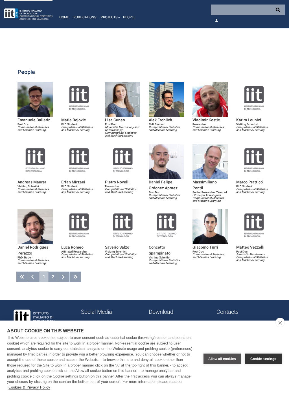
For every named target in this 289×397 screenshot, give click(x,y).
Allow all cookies (222, 359)
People (129, 17)
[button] (109, 14)
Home (64, 17)
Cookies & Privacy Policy (29, 387)
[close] (280, 322)
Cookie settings (263, 359)
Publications (84, 17)
